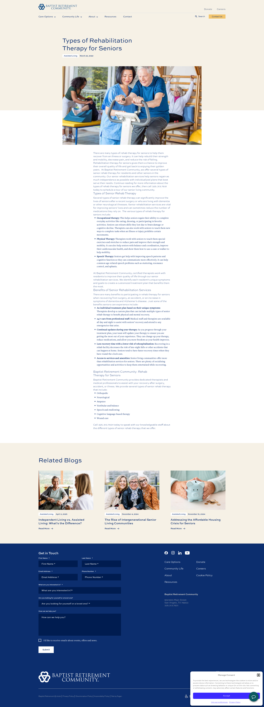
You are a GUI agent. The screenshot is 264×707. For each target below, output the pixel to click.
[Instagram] (173, 553)
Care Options (45, 16)
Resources (110, 16)
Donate (208, 9)
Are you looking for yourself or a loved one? (55, 598)
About (92, 16)
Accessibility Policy (101, 696)
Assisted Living (70, 56)
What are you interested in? (50, 585)
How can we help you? (47, 611)
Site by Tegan (116, 696)
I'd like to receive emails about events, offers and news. (70, 640)
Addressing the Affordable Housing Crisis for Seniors (196, 521)
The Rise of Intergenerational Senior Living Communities (130, 521)
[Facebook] (166, 553)
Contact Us (217, 16)
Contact (127, 16)
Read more (44, 528)
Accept (226, 695)
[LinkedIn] (180, 553)
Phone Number (89, 571)
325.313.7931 (159, 186)
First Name (44, 558)
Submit (46, 649)
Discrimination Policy (83, 696)
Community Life (70, 16)
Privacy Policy (234, 702)
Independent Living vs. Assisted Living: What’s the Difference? (61, 521)
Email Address (45, 571)
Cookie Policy (204, 575)
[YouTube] (187, 553)
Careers (221, 9)
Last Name (87, 558)
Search (201, 16)
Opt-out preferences (219, 702)
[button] (258, 675)
